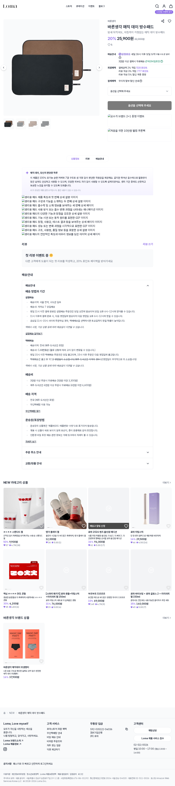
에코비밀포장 (154, 61)
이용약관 (6, 774)
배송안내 (100, 158)
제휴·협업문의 (63, 774)
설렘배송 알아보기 (33, 333)
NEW (12, 713)
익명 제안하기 (53, 749)
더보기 (166, 482)
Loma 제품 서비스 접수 (153, 738)
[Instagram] (22, 749)
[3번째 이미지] (33, 123)
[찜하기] (169, 21)
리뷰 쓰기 (148, 244)
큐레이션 (80, 6)
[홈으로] (10, 6)
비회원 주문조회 (54, 741)
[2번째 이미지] (21, 123)
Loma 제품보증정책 (48, 774)
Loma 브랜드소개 (12, 740)
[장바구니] (170, 6)
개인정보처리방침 (18, 774)
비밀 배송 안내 (53, 737)
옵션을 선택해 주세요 (139, 105)
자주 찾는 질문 (53, 745)
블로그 (102, 6)
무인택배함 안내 (54, 733)
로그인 (80, 774)
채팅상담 (153, 730)
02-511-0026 (141, 744)
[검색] (157, 6)
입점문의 (73, 774)
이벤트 (91, 6)
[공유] (162, 21)
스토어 (69, 6)
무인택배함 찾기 (32, 411)
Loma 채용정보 (11, 744)
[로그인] (164, 6)
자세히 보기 (30, 441)
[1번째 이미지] (8, 123)
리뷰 (87, 158)
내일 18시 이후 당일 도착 (150, 54)
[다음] (99, 67)
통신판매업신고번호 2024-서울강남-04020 (108, 778)
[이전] (3, 67)
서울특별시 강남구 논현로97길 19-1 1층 (42, 778)
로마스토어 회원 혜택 (57, 729)
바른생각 (112, 21)
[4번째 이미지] (45, 123)
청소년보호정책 (33, 774)
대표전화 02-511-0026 (138, 778)
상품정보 (75, 158)
